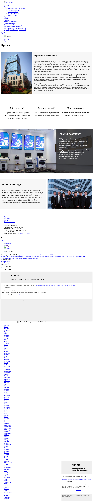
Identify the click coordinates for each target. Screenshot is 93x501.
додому (6, 5)
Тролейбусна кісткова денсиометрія (15, 30)
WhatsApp (6, 263)
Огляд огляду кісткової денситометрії (26, 258)
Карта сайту (43, 255)
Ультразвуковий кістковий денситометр (16, 25)
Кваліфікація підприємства (16, 8)
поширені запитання (10, 21)
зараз (2, 240)
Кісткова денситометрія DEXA (14, 26)
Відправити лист (6, 261)
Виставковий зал (13, 12)
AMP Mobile (52, 255)
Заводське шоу (12, 15)
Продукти (7, 17)
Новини (6, 18)
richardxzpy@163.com (23, 233)
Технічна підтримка (14, 13)
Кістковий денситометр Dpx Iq (64, 256)
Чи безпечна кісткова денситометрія (12, 256)
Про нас (6, 7)
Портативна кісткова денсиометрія (15, 28)
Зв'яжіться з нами (9, 23)
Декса (77, 256)
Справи (6, 20)
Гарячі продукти (34, 255)
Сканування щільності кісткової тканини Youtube (39, 256)
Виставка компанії (13, 10)
